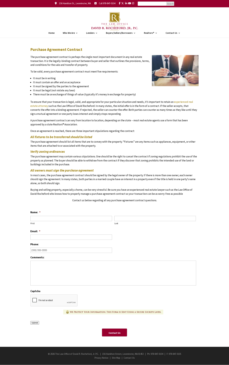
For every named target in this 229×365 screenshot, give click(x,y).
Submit (35, 322)
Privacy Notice (101, 357)
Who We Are (69, 33)
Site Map (116, 357)
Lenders (90, 33)
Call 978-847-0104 (106, 3)
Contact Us (171, 33)
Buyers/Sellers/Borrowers (119, 33)
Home (51, 33)
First (33, 223)
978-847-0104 (157, 353)
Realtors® (149, 33)
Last (116, 223)
